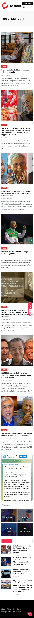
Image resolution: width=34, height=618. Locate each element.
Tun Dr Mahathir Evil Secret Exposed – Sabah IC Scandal (15, 71)
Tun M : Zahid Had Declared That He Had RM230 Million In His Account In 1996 (16, 435)
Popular (17, 541)
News (4, 66)
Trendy (27, 541)
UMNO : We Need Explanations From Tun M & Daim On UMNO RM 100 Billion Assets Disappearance (16, 193)
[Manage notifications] (28, 613)
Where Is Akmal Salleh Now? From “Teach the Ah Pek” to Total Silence (22, 572)
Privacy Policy (11, 609)
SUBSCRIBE (27, 3)
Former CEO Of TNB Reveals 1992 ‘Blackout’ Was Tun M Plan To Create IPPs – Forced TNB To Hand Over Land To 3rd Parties (17, 313)
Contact (19, 609)
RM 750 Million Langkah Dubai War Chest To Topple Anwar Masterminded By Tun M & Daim (16, 375)
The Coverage (16, 612)
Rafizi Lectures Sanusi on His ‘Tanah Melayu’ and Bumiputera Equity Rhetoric (22, 549)
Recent (6, 541)
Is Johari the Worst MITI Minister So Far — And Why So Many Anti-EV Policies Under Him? (22, 561)
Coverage (17, 555)
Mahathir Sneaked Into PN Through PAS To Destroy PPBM (16, 253)
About (3, 609)
